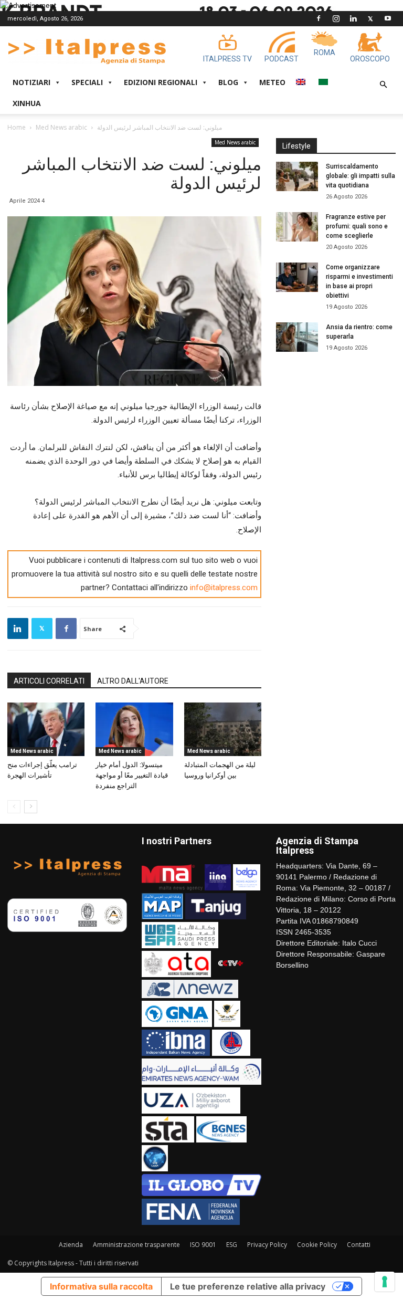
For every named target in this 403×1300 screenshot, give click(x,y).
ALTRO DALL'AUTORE (132, 681)
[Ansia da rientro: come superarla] (297, 337)
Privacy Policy (267, 1244)
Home (16, 127)
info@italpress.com (224, 587)
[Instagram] (336, 18)
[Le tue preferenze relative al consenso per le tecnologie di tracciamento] (385, 1282)
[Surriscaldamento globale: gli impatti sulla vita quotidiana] (297, 176)
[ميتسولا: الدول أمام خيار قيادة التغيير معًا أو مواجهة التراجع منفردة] (134, 729)
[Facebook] (318, 18)
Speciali (87, 82)
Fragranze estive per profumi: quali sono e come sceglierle (357, 226)
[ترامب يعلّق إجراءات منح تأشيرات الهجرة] (45, 729)
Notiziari (31, 82)
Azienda (71, 1244)
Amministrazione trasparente (136, 1244)
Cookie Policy (317, 1244)
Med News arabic (61, 127)
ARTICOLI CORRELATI (49, 681)
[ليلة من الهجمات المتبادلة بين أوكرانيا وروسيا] (222, 729)
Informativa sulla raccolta (101, 1286)
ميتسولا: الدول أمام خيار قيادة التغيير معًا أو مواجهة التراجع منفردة (132, 775)
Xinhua (27, 103)
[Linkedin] (353, 18)
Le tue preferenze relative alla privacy (247, 1286)
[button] (383, 85)
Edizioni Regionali (160, 82)
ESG (231, 1244)
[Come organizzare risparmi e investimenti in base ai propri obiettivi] (297, 277)
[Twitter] (370, 18)
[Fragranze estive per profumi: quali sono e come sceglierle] (297, 227)
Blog (228, 82)
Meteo (272, 82)
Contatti (358, 1244)
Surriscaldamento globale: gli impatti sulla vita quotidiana (360, 176)
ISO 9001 (203, 1244)
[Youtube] (388, 18)
